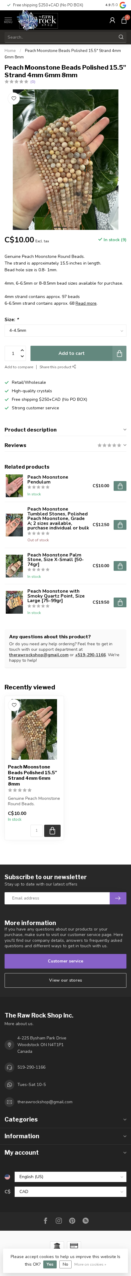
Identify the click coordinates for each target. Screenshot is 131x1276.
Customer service (65, 961)
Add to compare (19, 366)
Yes (50, 1264)
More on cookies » (90, 1264)
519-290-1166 (31, 1067)
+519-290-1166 (90, 655)
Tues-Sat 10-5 (31, 1084)
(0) (32, 81)
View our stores (65, 980)
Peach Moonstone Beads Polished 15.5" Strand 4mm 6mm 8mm (32, 775)
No (65, 1264)
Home (10, 51)
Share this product (56, 366)
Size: (12, 319)
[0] (124, 20)
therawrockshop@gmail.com (39, 655)
